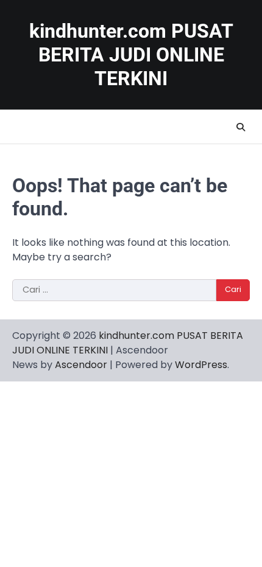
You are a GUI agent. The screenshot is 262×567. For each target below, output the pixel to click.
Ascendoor (81, 365)
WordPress (201, 365)
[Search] (241, 127)
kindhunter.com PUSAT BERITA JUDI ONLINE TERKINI (131, 55)
